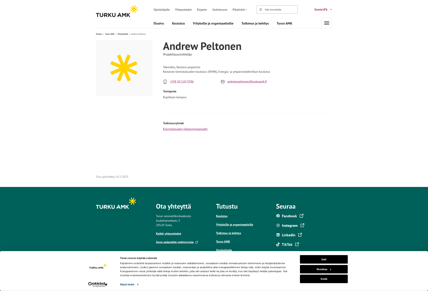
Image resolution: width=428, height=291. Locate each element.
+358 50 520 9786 (182, 81)
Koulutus (222, 216)
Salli (323, 259)
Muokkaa (322, 269)
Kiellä (324, 278)
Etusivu (99, 34)
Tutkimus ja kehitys (228, 233)
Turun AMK (109, 34)
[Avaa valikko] (326, 23)
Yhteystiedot (122, 34)
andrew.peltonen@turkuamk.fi (247, 81)
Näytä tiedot (127, 284)
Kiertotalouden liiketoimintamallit (185, 129)
